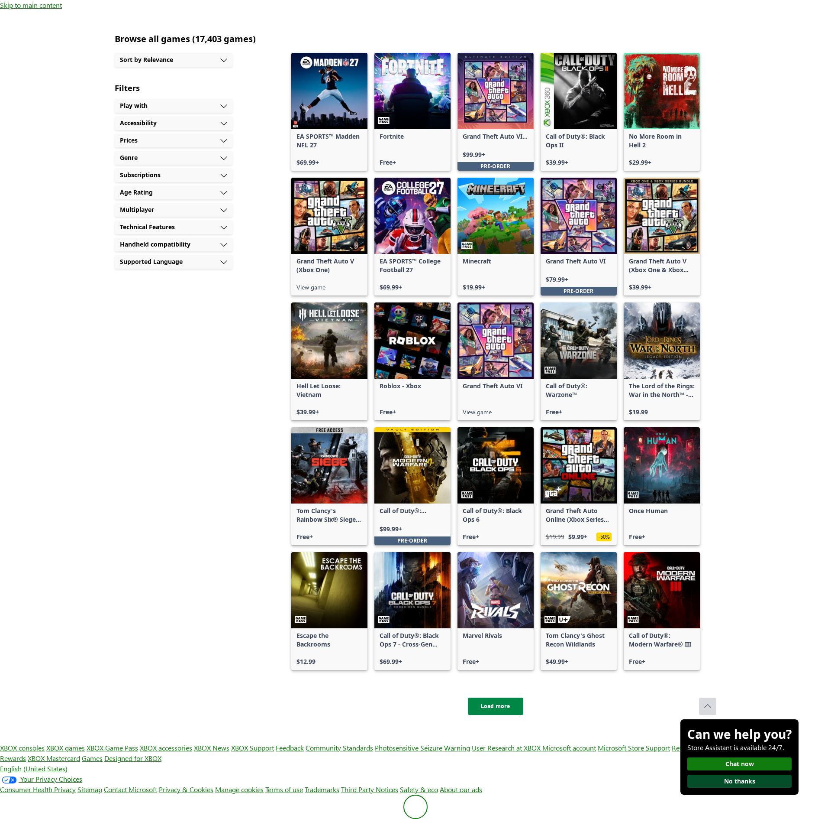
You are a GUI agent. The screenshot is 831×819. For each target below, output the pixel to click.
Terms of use (284, 789)
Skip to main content (31, 5)
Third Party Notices (369, 789)
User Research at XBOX (507, 747)
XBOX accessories (166, 747)
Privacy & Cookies (186, 789)
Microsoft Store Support (634, 747)
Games (92, 758)
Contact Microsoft (130, 789)
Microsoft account (569, 747)
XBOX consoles (22, 747)
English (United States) (34, 768)
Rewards (13, 758)
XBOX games (65, 747)
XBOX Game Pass (112, 747)
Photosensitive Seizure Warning (422, 747)
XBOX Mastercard (54, 758)
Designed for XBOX (132, 758)
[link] (329, 112)
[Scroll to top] (707, 706)
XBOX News (211, 747)
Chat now (739, 764)
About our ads (461, 789)
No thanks (739, 781)
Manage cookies (239, 789)
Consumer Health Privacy (38, 789)
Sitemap (89, 789)
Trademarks (322, 789)
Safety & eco (419, 789)
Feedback (290, 747)
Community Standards (339, 747)
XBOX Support (252, 747)
